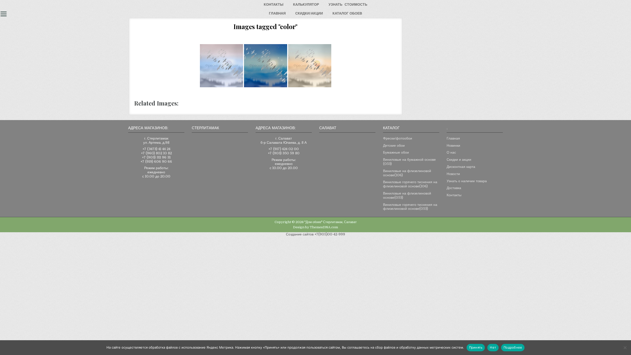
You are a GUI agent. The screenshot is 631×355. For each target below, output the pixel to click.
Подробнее (513, 347)
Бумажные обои (396, 152)
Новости (453, 174)
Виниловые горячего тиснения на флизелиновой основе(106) (410, 184)
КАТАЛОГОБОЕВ (347, 13)
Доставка (454, 188)
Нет (493, 347)
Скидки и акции (459, 159)
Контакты (454, 195)
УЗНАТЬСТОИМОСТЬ (348, 4)
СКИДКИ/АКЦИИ (309, 13)
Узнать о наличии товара (467, 181)
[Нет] (624, 347)
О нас (451, 152)
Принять (476, 347)
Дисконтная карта (461, 167)
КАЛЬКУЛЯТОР (306, 4)
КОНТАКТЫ (273, 4)
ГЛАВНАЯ (277, 13)
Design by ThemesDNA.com (315, 227)
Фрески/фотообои (397, 138)
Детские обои (394, 145)
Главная (453, 138)
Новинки (453, 145)
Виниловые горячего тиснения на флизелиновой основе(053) (410, 207)
